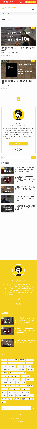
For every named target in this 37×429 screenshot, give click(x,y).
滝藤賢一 (24, 399)
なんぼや (27, 366)
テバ (23, 379)
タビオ (4, 379)
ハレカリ (5, 389)
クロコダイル (14, 373)
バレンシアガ (25, 389)
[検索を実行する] (33, 157)
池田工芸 (16, 399)
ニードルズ (18, 386)
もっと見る (18, 299)
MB (10, 363)
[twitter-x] (16, 149)
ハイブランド (28, 386)
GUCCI (22, 360)
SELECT (21, 363)
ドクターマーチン (7, 386)
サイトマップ (25, 418)
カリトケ (5, 373)
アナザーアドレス (7, 369)
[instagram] (20, 149)
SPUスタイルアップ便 (8, 366)
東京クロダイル (6, 399)
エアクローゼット (20, 369)
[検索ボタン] (25, 8)
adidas (4, 360)
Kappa (4, 363)
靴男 (3, 402)
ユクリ (4, 395)
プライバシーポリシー (14, 418)
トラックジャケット (8, 382)
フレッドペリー (13, 392)
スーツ (17, 376)
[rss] (21, 415)
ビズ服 (4, 392)
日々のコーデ (18, 143)
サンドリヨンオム (7, 376)
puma (15, 363)
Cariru (11, 360)
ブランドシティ (24, 392)
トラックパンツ (21, 382)
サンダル (22, 373)
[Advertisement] (18, 233)
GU (16, 360)
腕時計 (31, 399)
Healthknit (30, 360)
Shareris (29, 363)
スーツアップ (25, 376)
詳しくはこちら (30, 2)
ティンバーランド (14, 379)
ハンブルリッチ (14, 389)
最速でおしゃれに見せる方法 (24, 395)
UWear (20, 366)
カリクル (30, 369)
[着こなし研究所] (8, 8)
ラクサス (11, 395)
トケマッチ (30, 379)
